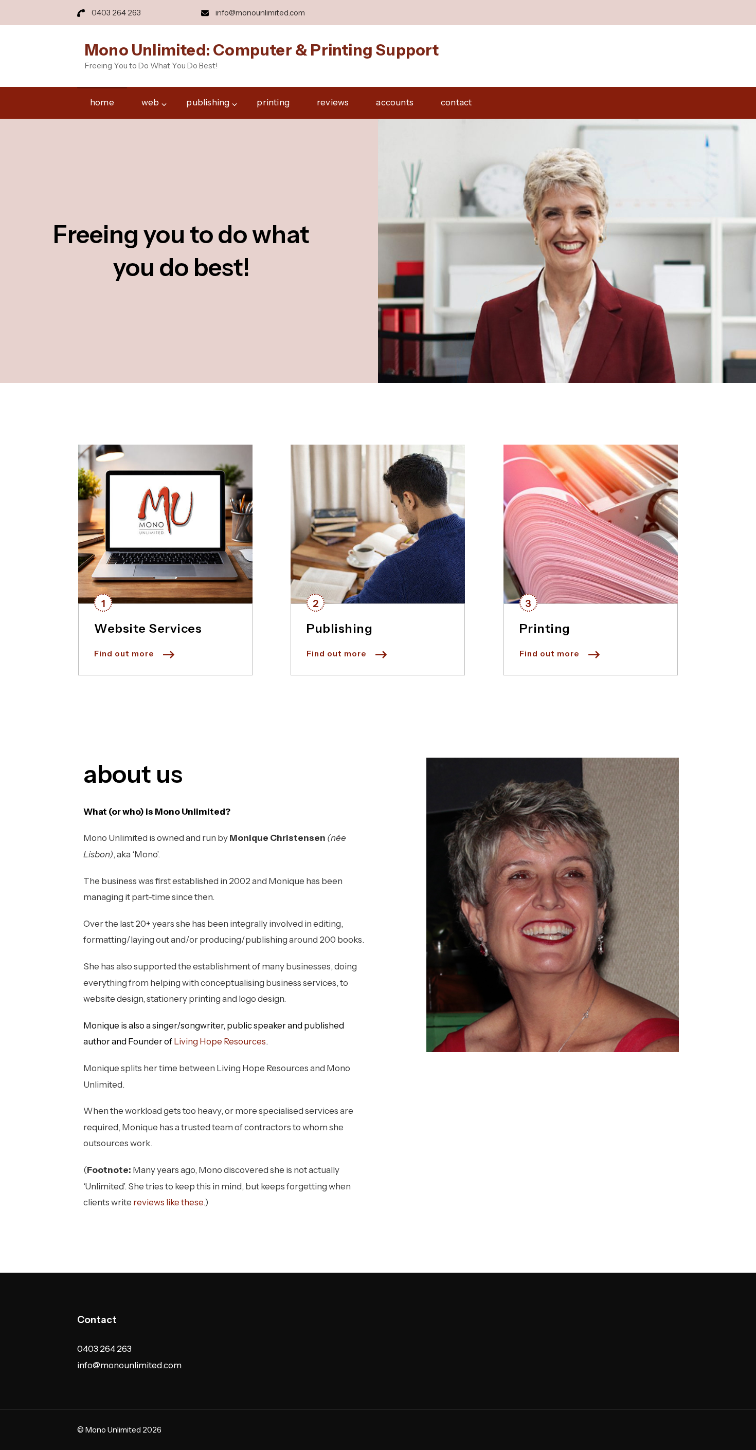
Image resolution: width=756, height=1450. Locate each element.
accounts (394, 102)
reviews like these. (169, 1202)
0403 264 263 (116, 12)
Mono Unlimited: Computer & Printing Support (262, 50)
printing (273, 102)
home (102, 102)
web (150, 102)
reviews (333, 102)
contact (456, 102)
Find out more (124, 653)
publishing (207, 102)
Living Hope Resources (220, 1041)
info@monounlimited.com (260, 12)
